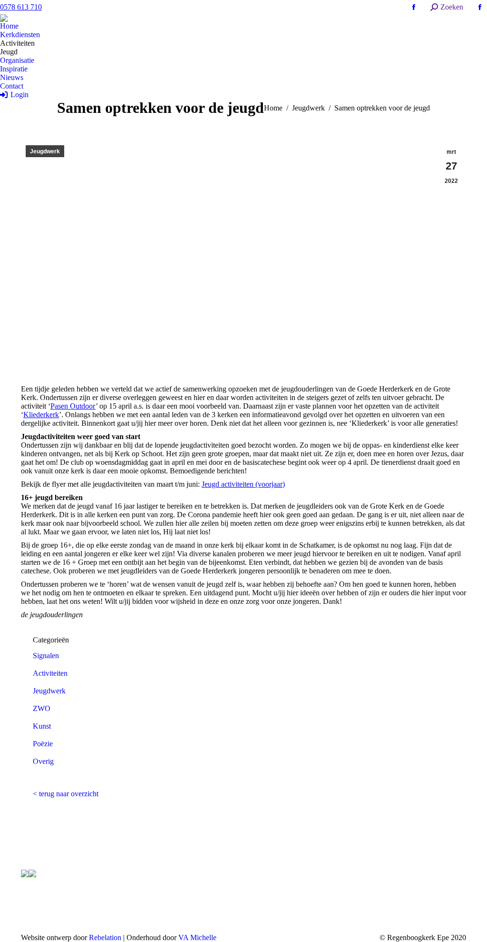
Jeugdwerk (45, 151)
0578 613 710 (21, 7)
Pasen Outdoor (73, 406)
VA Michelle (197, 937)
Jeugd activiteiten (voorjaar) (243, 484)
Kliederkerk (41, 415)
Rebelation (105, 937)
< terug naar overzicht (65, 794)
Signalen (46, 655)
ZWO (41, 708)
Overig (43, 761)
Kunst (42, 726)
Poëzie (43, 744)
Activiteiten (50, 673)
